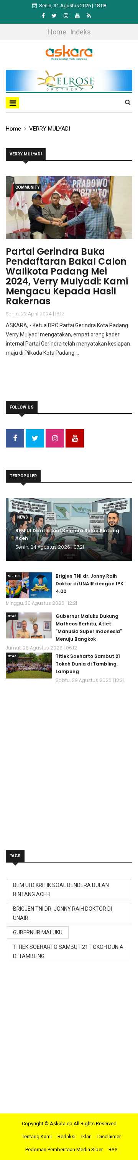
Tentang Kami (37, 1136)
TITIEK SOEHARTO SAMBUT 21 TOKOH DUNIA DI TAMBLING (68, 951)
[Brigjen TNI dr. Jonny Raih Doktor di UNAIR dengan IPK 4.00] (29, 585)
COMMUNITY (27, 187)
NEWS (22, 517)
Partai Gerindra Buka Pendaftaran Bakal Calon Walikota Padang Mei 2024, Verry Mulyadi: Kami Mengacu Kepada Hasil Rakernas (67, 276)
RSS (113, 1149)
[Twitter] (55, 16)
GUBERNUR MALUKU (37, 932)
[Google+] (66, 16)
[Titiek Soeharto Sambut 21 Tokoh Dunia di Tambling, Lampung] (29, 666)
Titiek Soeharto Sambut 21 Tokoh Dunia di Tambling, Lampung (88, 664)
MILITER (14, 576)
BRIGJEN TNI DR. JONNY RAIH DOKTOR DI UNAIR (62, 913)
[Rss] (89, 16)
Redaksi (67, 1136)
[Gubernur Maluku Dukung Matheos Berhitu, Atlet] (29, 625)
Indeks (80, 32)
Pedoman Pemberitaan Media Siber (64, 1149)
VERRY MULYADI (49, 128)
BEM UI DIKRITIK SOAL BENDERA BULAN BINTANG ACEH (61, 889)
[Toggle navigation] (12, 102)
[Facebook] (44, 16)
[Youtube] (78, 16)
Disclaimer (109, 1136)
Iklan (86, 1136)
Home (57, 32)
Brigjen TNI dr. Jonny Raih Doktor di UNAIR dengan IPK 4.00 (89, 584)
